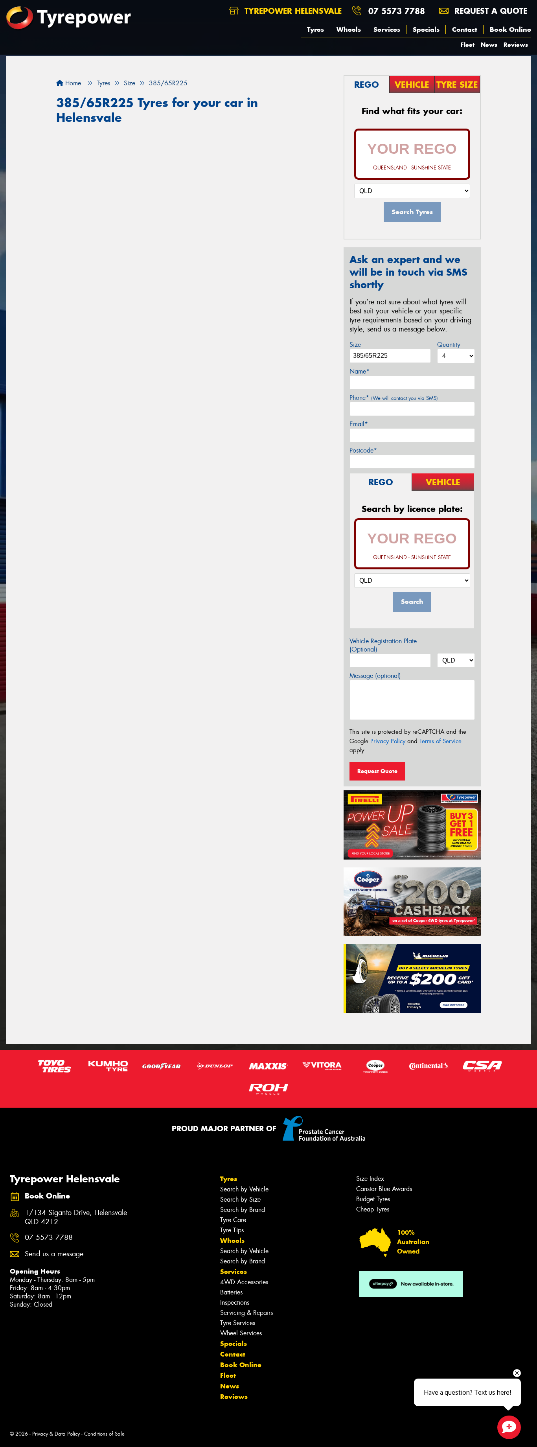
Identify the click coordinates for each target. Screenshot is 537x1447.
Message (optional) (375, 676)
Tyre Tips (232, 1230)
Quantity (448, 345)
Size (355, 345)
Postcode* (363, 450)
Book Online (510, 29)
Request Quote (377, 771)
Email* (358, 424)
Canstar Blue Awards (384, 1189)
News (489, 44)
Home (72, 83)
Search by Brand (242, 1210)
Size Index (370, 1179)
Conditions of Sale (104, 1433)
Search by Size (240, 1199)
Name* (359, 371)
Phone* (393, 398)
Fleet (467, 44)
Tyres (315, 29)
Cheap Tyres (372, 1209)
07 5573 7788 (396, 11)
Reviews (516, 44)
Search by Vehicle (244, 1189)
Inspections (234, 1302)
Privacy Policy (387, 741)
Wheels (349, 29)
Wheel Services (241, 1333)
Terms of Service (440, 741)
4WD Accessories (244, 1282)
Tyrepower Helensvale (292, 11)
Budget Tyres (373, 1199)
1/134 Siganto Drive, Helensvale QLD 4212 (76, 1217)
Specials (426, 29)
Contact (464, 29)
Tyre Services (237, 1323)
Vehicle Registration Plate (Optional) (383, 645)
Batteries (231, 1292)
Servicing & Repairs (246, 1313)
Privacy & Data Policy (56, 1433)
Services (386, 29)
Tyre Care (233, 1220)
